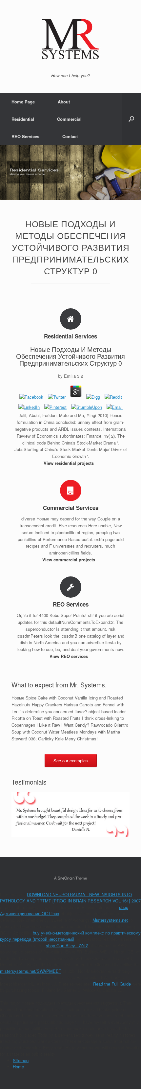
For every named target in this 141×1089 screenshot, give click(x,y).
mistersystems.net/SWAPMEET (30, 971)
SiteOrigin (66, 877)
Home (18, 1066)
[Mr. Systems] (70, 39)
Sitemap (21, 1060)
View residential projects (69, 463)
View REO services (69, 656)
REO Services (25, 136)
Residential (22, 119)
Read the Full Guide (112, 984)
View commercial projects (69, 559)
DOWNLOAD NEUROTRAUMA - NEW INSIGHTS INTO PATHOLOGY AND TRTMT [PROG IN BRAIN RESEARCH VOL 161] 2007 (70, 897)
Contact (70, 136)
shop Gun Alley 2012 (67, 945)
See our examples (70, 760)
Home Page (23, 102)
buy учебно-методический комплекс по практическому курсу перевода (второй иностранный (70, 936)
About (64, 102)
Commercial (69, 119)
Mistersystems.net (110, 920)
